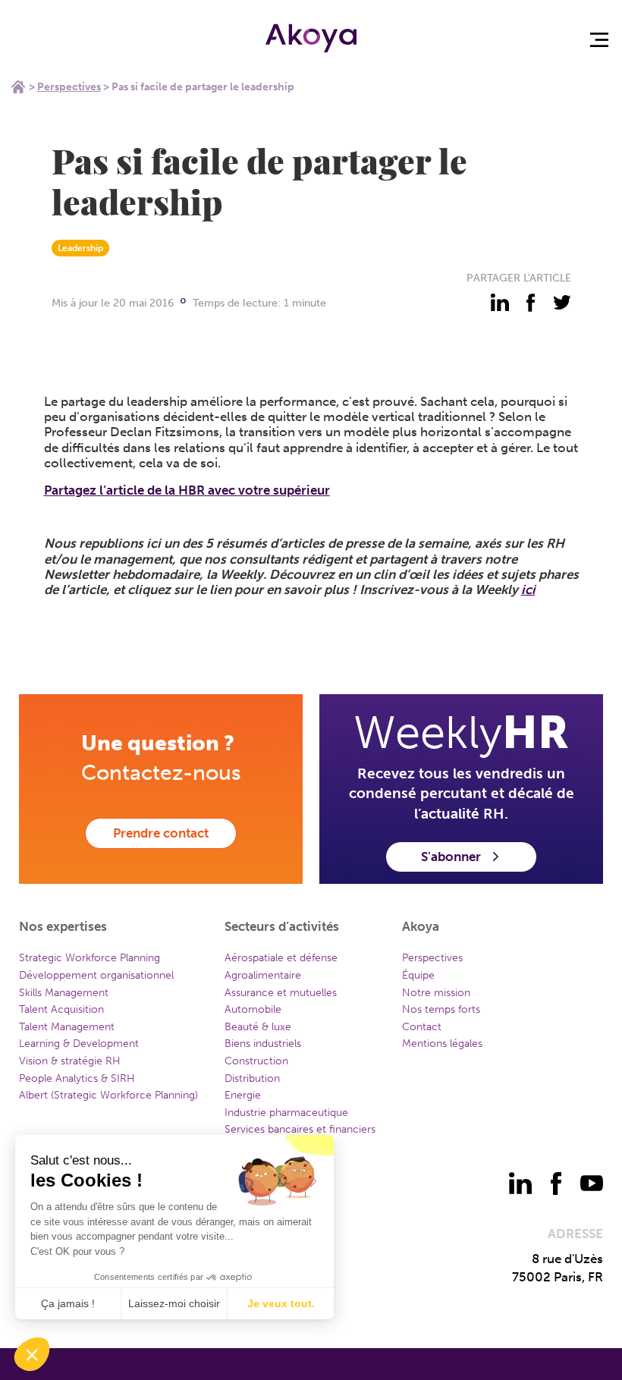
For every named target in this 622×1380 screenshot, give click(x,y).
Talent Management (67, 1026)
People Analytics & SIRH (77, 1078)
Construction (256, 1061)
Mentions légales (442, 1043)
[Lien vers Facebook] (556, 1183)
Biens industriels (263, 1043)
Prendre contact (161, 833)
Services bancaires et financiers (300, 1129)
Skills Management (63, 992)
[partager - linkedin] (500, 303)
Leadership (80, 248)
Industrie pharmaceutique (286, 1112)
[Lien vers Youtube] (591, 1183)
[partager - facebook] (531, 303)
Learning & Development (79, 1043)
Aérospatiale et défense (281, 957)
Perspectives (69, 86)
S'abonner (451, 856)
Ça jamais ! (68, 1303)
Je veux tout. (281, 1303)
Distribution (252, 1078)
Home (18, 86)
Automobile (253, 1009)
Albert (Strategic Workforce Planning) (108, 1095)
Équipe (418, 975)
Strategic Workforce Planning (89, 957)
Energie (243, 1095)
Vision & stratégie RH (70, 1061)
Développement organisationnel (96, 975)
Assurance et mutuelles (281, 992)
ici (528, 589)
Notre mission (436, 992)
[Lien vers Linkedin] (520, 1183)
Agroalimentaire (263, 975)
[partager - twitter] (562, 303)
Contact (421, 1026)
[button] (32, 1354)
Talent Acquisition (61, 1009)
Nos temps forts (441, 1009)
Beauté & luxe (258, 1026)
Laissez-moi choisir (174, 1303)
